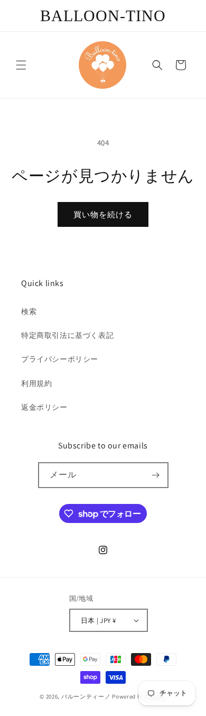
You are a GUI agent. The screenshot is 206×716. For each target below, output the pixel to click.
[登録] (155, 475)
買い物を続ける (103, 214)
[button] (21, 65)
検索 (28, 311)
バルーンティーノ (86, 696)
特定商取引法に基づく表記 (67, 335)
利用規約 (36, 383)
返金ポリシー (44, 407)
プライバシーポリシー (59, 359)
